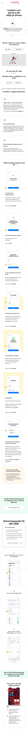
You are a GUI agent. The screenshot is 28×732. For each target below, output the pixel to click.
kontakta (20, 111)
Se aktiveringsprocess (14, 507)
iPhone (9, 49)
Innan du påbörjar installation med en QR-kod (14, 88)
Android (20, 49)
